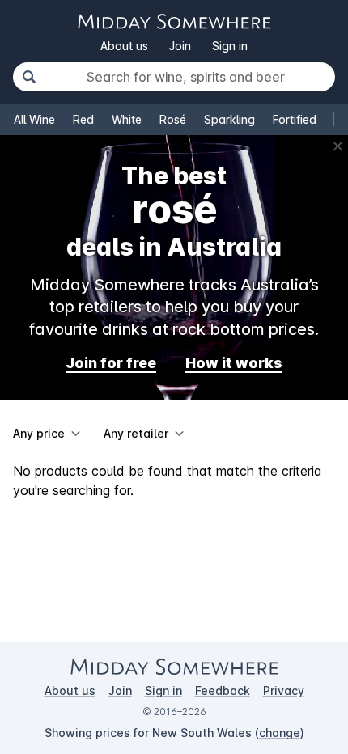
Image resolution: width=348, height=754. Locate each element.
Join (180, 46)
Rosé (172, 119)
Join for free (111, 362)
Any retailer (136, 433)
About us (124, 46)
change (279, 732)
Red (83, 119)
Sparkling (229, 119)
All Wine (34, 119)
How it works (233, 362)
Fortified (294, 119)
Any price (39, 433)
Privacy (283, 690)
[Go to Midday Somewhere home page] (174, 21)
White (127, 119)
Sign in (230, 46)
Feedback (222, 690)
